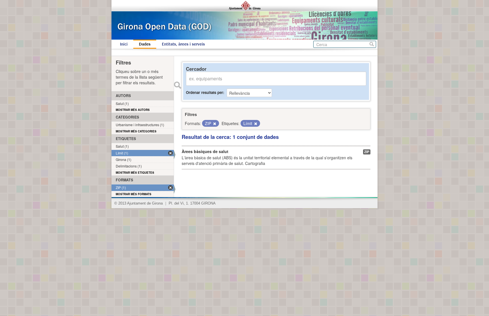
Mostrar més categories (136, 131)
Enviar (177, 85)
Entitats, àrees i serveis (183, 44)
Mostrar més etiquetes (135, 173)
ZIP (366, 151)
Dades (145, 44)
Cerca (371, 44)
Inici (124, 44)
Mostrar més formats (133, 194)
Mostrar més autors (133, 110)
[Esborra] (214, 123)
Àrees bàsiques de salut (205, 151)
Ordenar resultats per (204, 92)
